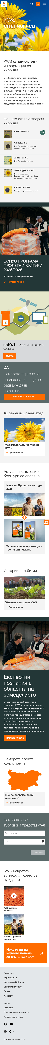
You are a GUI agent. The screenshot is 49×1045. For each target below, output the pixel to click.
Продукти (9, 973)
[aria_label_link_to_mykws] (38, 4)
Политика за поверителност (16, 1012)
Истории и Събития (14, 982)
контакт (7, 1003)
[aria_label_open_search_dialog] (31, 4)
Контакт (8, 996)
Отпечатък (8, 1007)
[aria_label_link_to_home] (4, 4)
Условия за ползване (13, 1017)
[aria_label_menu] (44, 4)
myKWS (9, 356)
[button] (14, 899)
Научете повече (16, 282)
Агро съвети (10, 977)
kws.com (20, 953)
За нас (7, 991)
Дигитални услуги (13, 986)
